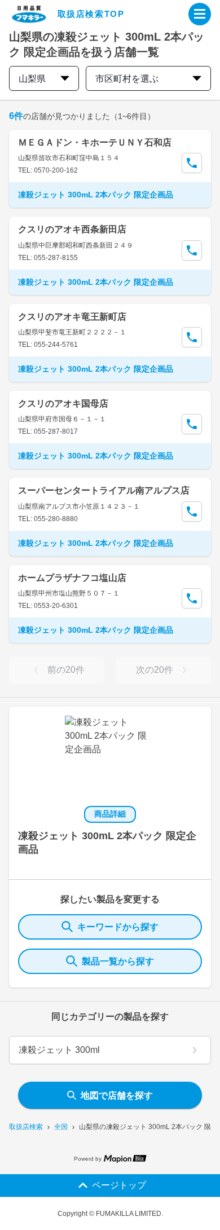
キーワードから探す (118, 927)
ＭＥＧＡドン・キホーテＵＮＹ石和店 (94, 142)
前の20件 (66, 669)
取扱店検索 (26, 1127)
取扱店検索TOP (91, 14)
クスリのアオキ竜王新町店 (72, 316)
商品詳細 (110, 813)
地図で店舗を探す (117, 1095)
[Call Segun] (192, 163)
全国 (61, 1127)
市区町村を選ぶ (127, 78)
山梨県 (32, 78)
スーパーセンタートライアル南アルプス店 (104, 490)
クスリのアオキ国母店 (63, 403)
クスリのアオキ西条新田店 (72, 229)
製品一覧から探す (118, 961)
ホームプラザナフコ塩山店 (72, 578)
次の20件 (154, 669)
